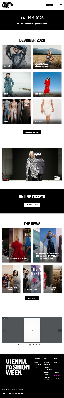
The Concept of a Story (16, 258)
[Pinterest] (19, 393)
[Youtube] (10, 393)
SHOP (56, 362)
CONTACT (37, 364)
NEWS (36, 367)
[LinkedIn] (16, 393)
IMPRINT (47, 362)
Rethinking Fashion (52, 289)
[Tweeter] (6, 393)
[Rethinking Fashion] (53, 279)
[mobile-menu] (59, 5)
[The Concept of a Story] (16, 245)
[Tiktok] (22, 393)
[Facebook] (3, 393)
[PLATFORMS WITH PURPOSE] (11, 279)
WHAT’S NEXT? (32, 290)
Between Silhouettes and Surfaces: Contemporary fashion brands (47, 256)
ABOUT (36, 362)
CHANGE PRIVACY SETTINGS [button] (47, 377)
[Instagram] (13, 393)
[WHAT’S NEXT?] (32, 279)
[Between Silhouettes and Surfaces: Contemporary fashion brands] (47, 245)
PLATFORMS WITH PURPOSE (11, 289)
